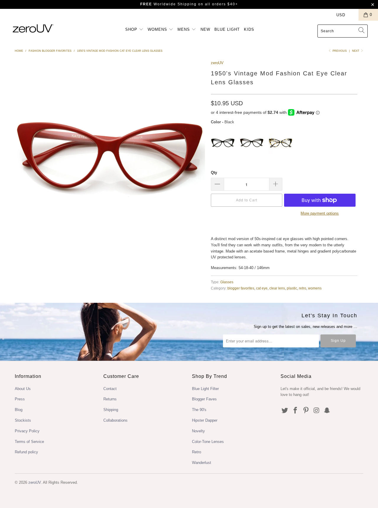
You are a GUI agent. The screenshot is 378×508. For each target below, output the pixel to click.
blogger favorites (240, 288)
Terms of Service (29, 441)
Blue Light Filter (205, 388)
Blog (18, 409)
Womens (158, 29)
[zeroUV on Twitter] (285, 411)
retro (302, 288)
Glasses (226, 282)
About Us (23, 388)
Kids (249, 29)
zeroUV (217, 63)
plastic (292, 288)
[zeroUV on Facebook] (295, 411)
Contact (110, 388)
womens (315, 288)
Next (356, 50)
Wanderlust (201, 462)
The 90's (199, 409)
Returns (110, 399)
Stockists (23, 420)
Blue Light (227, 29)
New (205, 29)
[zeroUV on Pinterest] (306, 411)
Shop (132, 29)
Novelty (198, 431)
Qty (214, 172)
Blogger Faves (204, 399)
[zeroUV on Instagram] (316, 411)
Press (20, 399)
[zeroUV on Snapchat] (327, 411)
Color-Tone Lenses (208, 441)
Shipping (110, 409)
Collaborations (115, 420)
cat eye (262, 288)
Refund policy (26, 452)
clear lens (277, 288)
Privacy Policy (27, 431)
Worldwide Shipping (168, 4)
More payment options (320, 213)
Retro (196, 452)
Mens (184, 29)
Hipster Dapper (204, 420)
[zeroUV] (33, 28)
